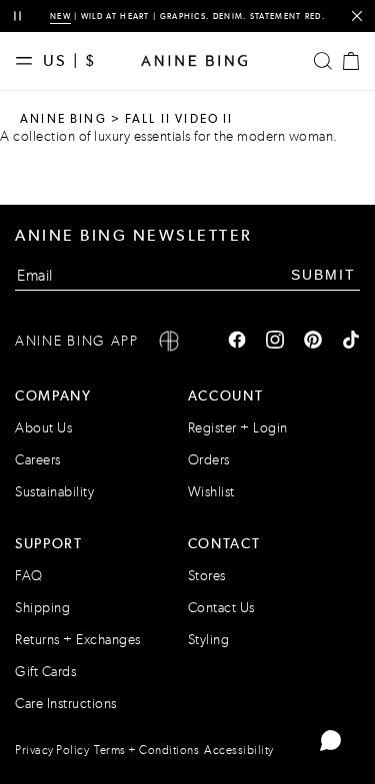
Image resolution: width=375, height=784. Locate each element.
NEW (60, 16)
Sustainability (54, 491)
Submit (323, 275)
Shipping (42, 607)
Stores (207, 575)
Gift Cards (45, 671)
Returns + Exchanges (78, 639)
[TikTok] (351, 342)
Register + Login (238, 427)
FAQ (29, 575)
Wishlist (211, 491)
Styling (209, 639)
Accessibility (239, 750)
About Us (43, 427)
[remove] (356, 16)
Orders (209, 459)
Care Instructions (66, 703)
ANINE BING (63, 119)
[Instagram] (275, 342)
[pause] (17, 16)
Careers (38, 459)
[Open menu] (29, 61)
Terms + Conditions (146, 750)
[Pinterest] (313, 342)
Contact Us (221, 607)
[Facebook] (237, 342)
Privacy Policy (52, 750)
